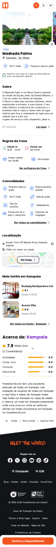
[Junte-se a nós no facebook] (10, 460)
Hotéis (24, 482)
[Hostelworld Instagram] (24, 460)
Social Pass (46, 482)
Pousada (33, 482)
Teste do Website (20, 525)
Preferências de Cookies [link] (28, 532)
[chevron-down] (32, 348)
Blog (6, 482)
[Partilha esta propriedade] (52, 44)
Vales (45, 518)
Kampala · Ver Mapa (17, 57)
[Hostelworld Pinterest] (38, 460)
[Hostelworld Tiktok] (46, 460)
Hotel (6, 49)
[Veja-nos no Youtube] (31, 460)
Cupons (36, 518)
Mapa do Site (38, 525)
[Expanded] (6, 420)
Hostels (14, 482)
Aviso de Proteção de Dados (28, 511)
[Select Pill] (36, 5)
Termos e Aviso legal (19, 518)
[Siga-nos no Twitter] (17, 460)
